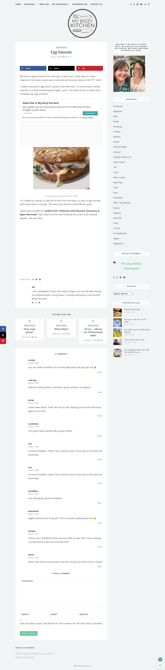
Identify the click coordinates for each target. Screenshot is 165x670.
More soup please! (29, 331)
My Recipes (29, 4)
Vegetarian (118, 243)
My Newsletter (80, 4)
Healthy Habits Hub (122, 157)
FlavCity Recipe (120, 147)
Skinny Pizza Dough (132, 309)
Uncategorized (61, 47)
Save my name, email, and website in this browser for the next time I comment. (61, 623)
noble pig (32, 380)
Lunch (116, 172)
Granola (117, 152)
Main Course (119, 177)
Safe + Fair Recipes (121, 202)
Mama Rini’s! (61, 329)
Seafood (117, 213)
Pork (115, 192)
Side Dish (117, 218)
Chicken (116, 131)
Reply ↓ (100, 372)
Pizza (115, 187)
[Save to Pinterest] (3, 341)
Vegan (116, 238)
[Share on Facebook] (3, 329)
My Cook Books (59, 4)
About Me (44, 4)
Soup (115, 223)
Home (18, 4)
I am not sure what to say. (134, 340)
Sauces (116, 208)
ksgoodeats (33, 511)
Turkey (116, 228)
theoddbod (33, 491)
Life (115, 167)
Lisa (30, 444)
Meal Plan (117, 182)
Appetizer (117, 111)
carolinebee (33, 424)
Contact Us (96, 4)
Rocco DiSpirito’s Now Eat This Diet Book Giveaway (136, 351)
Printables (118, 197)
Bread (116, 121)
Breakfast (117, 126)
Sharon (31, 555)
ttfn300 (31, 360)
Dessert (116, 136)
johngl (31, 400)
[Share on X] (3, 335)
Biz (70, 57)
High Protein (119, 162)
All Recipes (118, 106)
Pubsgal (31, 531)
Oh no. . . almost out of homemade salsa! (93, 332)
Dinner (116, 141)
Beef (115, 116)
